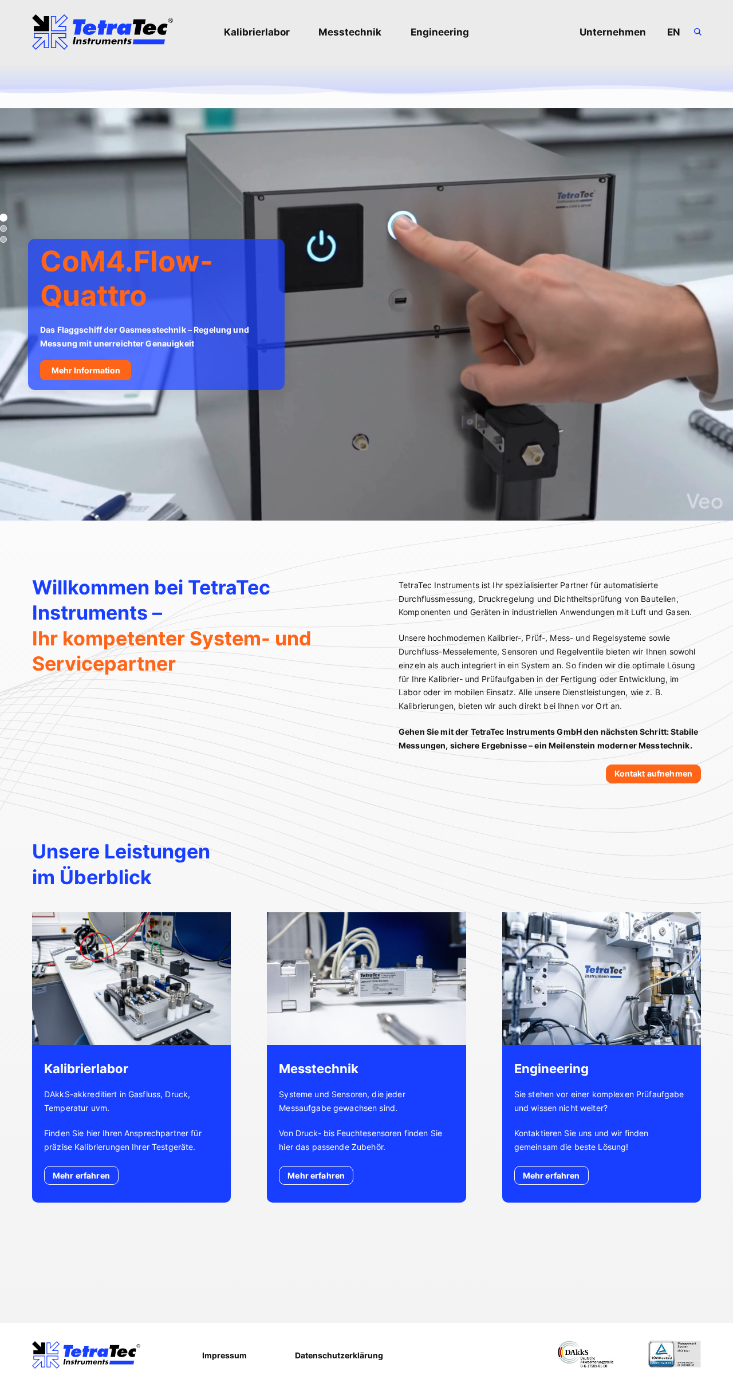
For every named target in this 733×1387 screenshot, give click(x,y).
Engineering (440, 32)
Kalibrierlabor (257, 32)
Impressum (224, 1355)
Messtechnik (349, 32)
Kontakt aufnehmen (653, 773)
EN (673, 32)
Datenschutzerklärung (339, 1355)
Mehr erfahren (81, 1175)
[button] (3, 228)
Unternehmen (613, 32)
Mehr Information (86, 370)
